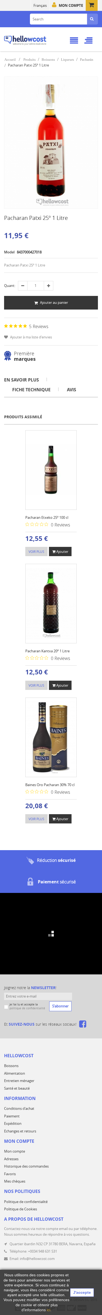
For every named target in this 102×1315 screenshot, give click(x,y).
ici (48, 1310)
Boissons (48, 59)
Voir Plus (36, 551)
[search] (92, 19)
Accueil (10, 59)
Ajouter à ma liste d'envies (30, 337)
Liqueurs (67, 59)
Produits (29, 59)
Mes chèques (14, 1181)
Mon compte (71, 5)
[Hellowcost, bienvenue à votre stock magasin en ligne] (32, 39)
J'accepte (82, 1292)
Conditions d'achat (19, 1108)
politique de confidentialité (27, 1008)
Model (9, 252)
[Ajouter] (30, 435)
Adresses (11, 1158)
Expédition (12, 1123)
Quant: (9, 285)
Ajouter (61, 551)
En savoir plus (21, 380)
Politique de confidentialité (26, 1201)
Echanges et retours (20, 1131)
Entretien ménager (19, 1080)
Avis (71, 390)
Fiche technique (31, 390)
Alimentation (14, 1073)
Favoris (10, 1173)
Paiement (12, 1116)
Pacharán (86, 59)
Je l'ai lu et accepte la (27, 1006)
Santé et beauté (17, 1088)
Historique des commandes (26, 1166)
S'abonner (60, 1006)
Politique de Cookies (20, 1209)
